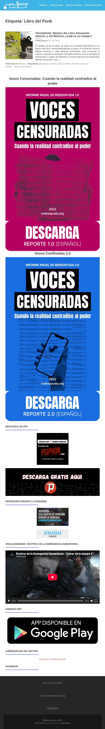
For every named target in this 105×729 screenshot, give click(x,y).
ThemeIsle (65, 723)
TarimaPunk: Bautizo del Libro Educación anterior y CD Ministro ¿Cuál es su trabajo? (63, 35)
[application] (52, 577)
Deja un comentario (23, 66)
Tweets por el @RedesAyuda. (52, 659)
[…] (59, 60)
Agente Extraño (50, 64)
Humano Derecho (93, 5)
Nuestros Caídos (74, 5)
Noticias (43, 5)
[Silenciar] (91, 600)
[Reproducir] (9, 600)
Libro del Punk (64, 64)
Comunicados (56, 5)
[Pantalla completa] (96, 600)
